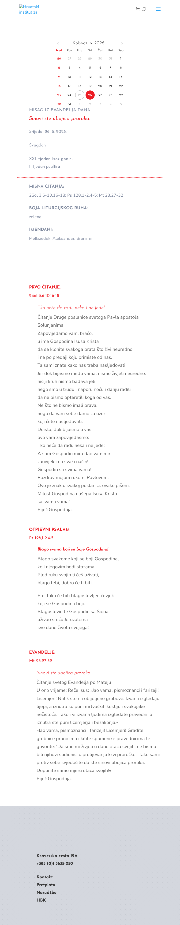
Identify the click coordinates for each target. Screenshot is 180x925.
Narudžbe (46, 893)
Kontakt (45, 877)
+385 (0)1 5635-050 (55, 864)
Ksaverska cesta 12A (57, 856)
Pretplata (46, 885)
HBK (41, 901)
